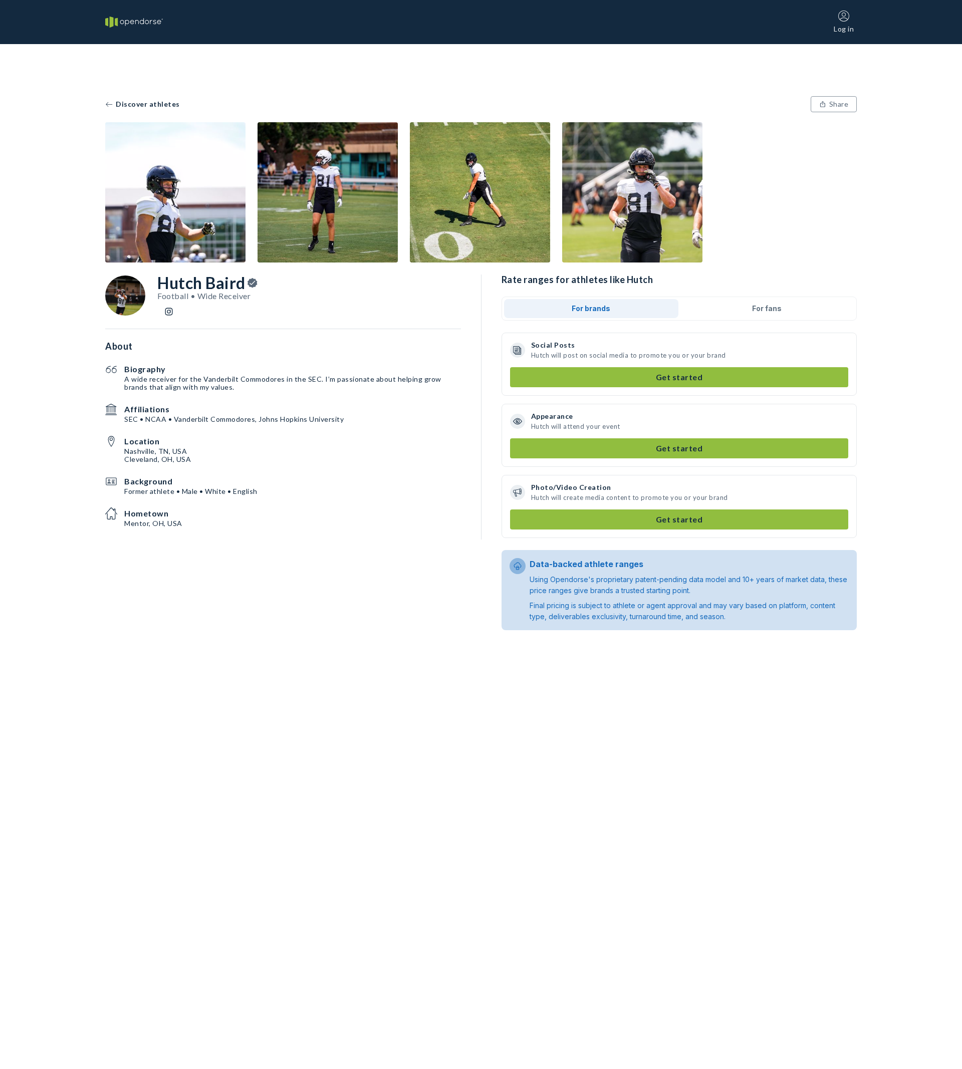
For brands (591, 308)
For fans (767, 308)
